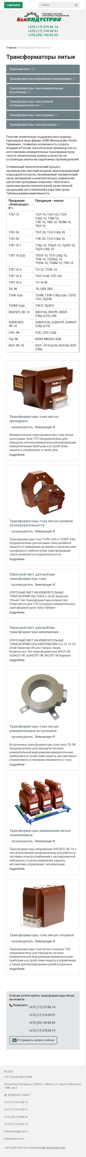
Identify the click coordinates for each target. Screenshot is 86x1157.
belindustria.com (14, 1138)
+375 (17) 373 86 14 (43, 27)
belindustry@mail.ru (16, 1131)
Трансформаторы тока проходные (34, 124)
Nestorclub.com (55, 1147)
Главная (11, 47)
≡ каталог (13, 5)
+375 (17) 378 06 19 (42, 1030)
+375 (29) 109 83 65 (43, 35)
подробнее (17, 454)
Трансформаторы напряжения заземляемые (42, 78)
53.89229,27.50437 (19, 1094)
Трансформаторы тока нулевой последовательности (31, 103)
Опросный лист (21, 69)
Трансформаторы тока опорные (33, 115)
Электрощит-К (45, 427)
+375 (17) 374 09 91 (43, 31)
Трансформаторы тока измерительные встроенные (36, 90)
